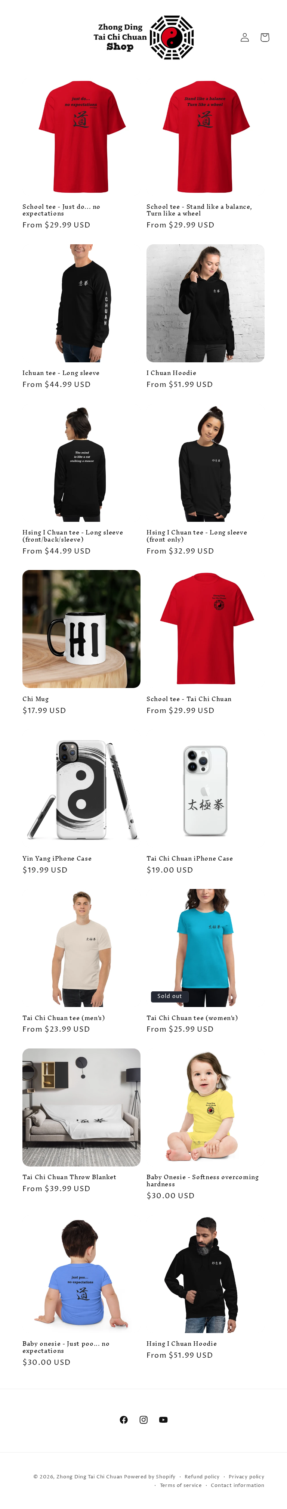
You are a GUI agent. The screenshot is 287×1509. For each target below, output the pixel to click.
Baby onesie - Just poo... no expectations (65, 1347)
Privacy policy (247, 1477)
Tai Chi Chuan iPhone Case (189, 858)
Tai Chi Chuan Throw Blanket (69, 1177)
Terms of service (181, 1485)
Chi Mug (35, 699)
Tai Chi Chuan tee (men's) (63, 1018)
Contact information (238, 1485)
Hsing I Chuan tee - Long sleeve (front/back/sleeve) (72, 536)
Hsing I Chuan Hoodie (181, 1344)
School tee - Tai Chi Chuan (189, 699)
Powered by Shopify (150, 1477)
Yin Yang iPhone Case (57, 858)
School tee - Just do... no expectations (61, 210)
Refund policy (202, 1477)
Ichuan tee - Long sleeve (61, 373)
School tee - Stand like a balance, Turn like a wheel (199, 210)
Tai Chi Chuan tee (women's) (192, 1018)
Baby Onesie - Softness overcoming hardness (202, 1181)
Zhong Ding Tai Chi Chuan (89, 1477)
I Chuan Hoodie (171, 373)
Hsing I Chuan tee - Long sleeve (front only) (196, 536)
